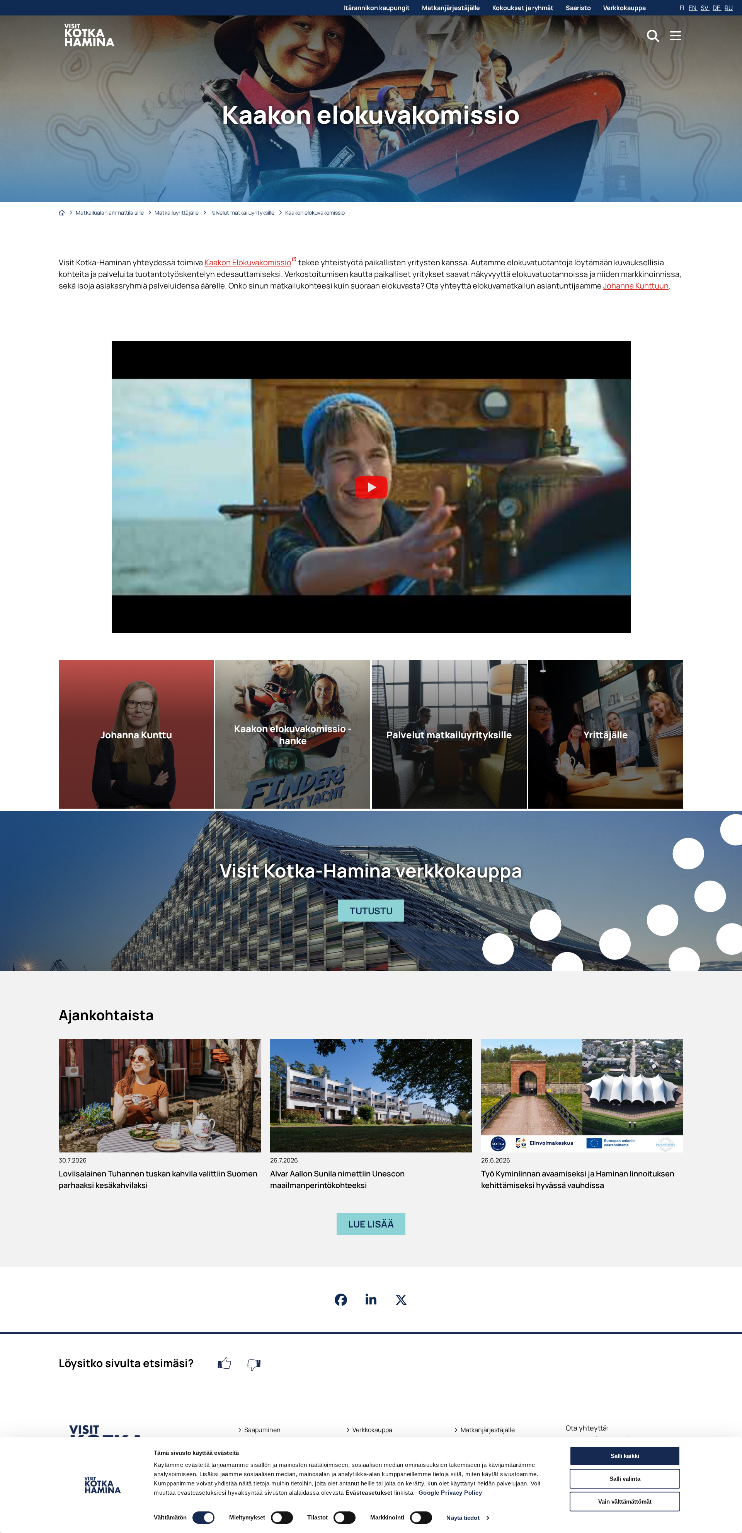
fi (683, 7)
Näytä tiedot (462, 1517)
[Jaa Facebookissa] (341, 1299)
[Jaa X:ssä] (401, 1299)
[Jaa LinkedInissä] (371, 1299)
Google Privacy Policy (450, 1492)
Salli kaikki (625, 1456)
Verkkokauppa (624, 7)
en (693, 7)
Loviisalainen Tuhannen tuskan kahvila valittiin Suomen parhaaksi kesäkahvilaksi (158, 1179)
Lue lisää (371, 1223)
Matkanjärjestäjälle (451, 7)
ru (729, 7)
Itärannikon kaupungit (377, 7)
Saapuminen (259, 1430)
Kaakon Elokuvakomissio (250, 262)
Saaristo (578, 7)
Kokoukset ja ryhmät (522, 7)
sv (705, 7)
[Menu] (675, 35)
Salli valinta (624, 1478)
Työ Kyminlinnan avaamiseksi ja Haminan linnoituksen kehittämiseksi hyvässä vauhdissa (577, 1179)
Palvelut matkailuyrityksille (242, 212)
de (717, 7)
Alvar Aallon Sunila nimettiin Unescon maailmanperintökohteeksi (337, 1179)
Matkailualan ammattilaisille (110, 212)
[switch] (282, 1517)
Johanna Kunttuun (636, 285)
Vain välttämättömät (625, 1501)
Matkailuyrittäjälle (177, 212)
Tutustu (377, 913)
